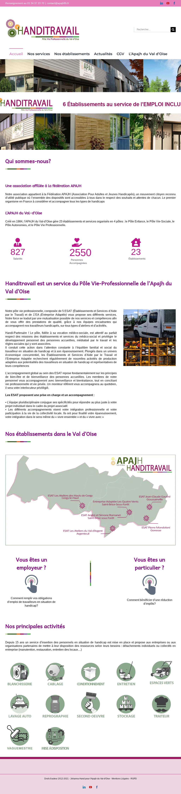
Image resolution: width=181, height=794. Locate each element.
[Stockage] (126, 692)
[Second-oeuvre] (90, 692)
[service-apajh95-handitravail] (55, 724)
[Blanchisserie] (19, 660)
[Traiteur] (161, 692)
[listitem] (155, 523)
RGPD (134, 778)
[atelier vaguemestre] (19, 724)
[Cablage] (55, 660)
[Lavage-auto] (19, 692)
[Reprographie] (55, 692)
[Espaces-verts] (161, 660)
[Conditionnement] (90, 660)
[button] (5, 104)
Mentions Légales (120, 778)
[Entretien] (126, 660)
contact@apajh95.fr (58, 3)
